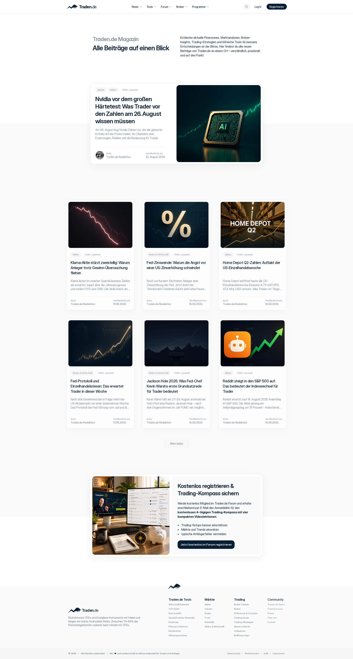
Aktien (208, 604)
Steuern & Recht (242, 626)
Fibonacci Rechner (178, 626)
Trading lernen (241, 617)
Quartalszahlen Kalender (182, 617)
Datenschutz (233, 653)
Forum (164, 6)
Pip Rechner (175, 631)
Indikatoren (240, 631)
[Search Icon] (246, 7)
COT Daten (174, 608)
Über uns (272, 617)
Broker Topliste (241, 604)
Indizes (208, 608)
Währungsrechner (178, 635)
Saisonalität (175, 613)
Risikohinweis (252, 653)
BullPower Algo (241, 635)
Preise (271, 613)
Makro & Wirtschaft (214, 626)
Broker (180, 6)
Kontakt (271, 622)
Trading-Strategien (244, 622)
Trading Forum (275, 608)
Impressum (279, 653)
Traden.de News (276, 604)
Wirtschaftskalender (179, 604)
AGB (266, 653)
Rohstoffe (209, 622)
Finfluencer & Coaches (246, 613)
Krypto (208, 613)
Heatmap (173, 622)
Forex (207, 617)
